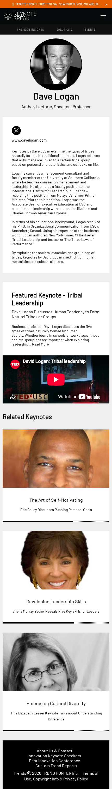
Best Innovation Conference (54, 760)
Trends (20, 773)
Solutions (64, 29)
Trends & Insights (30, 29)
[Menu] (103, 16)
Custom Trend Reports (56, 765)
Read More (40, 344)
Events (89, 29)
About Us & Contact (54, 750)
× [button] (106, 4)
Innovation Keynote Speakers (54, 755)
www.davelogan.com (29, 140)
